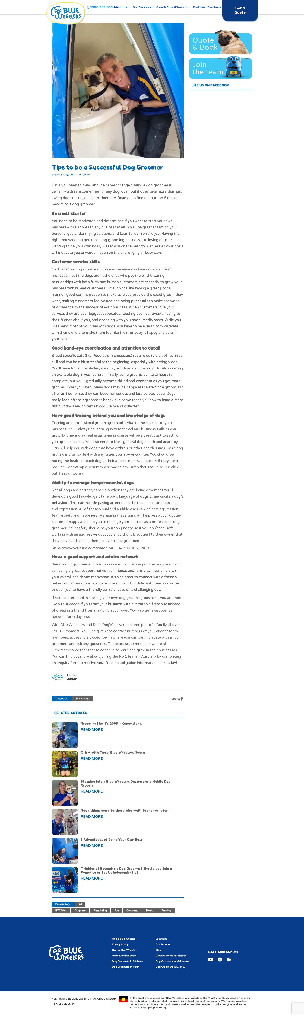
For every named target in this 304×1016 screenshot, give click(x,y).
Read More (92, 730)
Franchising (82, 698)
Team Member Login (124, 955)
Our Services (163, 944)
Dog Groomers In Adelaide (171, 955)
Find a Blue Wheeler (123, 938)
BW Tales (61, 910)
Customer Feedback (207, 7)
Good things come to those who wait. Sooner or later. (124, 810)
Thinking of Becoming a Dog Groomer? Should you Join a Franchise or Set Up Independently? (126, 870)
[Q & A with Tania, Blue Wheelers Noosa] (65, 764)
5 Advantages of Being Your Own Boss (111, 839)
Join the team (208, 68)
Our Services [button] (142, 7)
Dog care (80, 910)
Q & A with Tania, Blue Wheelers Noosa (113, 752)
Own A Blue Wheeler (124, 949)
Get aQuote (240, 10)
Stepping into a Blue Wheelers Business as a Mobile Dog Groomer (125, 783)
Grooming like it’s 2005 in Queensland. (111, 723)
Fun (117, 910)
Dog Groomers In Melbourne (172, 961)
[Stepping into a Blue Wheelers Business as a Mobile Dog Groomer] (65, 793)
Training (166, 910)
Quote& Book (205, 44)
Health (150, 910)
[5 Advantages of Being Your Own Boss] (65, 851)
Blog (158, 949)
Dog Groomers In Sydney (170, 966)
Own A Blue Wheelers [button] (172, 7)
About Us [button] (120, 7)
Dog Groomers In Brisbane (127, 961)
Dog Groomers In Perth (125, 966)
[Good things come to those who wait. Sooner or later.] (65, 822)
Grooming (132, 910)
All (80, 904)
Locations (161, 938)
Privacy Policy (120, 944)
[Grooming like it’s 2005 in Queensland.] (65, 735)
